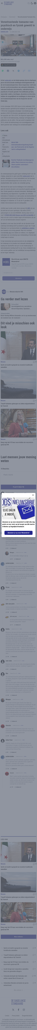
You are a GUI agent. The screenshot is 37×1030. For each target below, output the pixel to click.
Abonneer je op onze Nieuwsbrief (18, 533)
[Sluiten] (33, 495)
